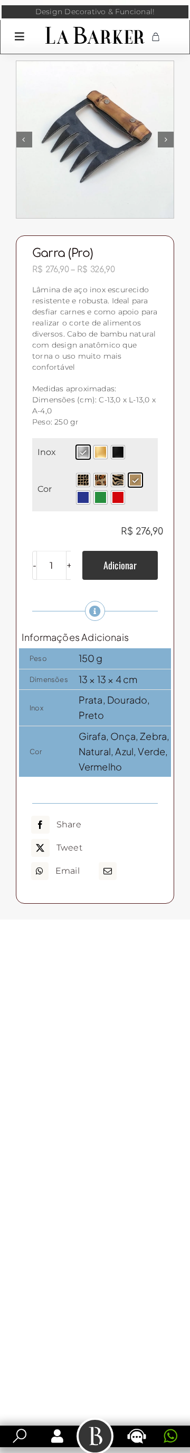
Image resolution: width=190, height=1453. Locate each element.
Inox (46, 452)
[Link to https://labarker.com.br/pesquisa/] (19, 1436)
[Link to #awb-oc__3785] (19, 36)
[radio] (83, 452)
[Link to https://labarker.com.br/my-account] (57, 1436)
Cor (44, 489)
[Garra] (95, 139)
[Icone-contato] (137, 1430)
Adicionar (120, 565)
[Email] (107, 871)
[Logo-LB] (95, 29)
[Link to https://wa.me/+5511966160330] (170, 1436)
